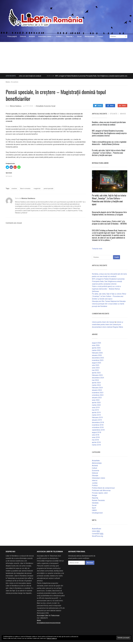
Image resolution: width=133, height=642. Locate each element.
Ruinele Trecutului (98, 500)
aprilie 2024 (96, 383)
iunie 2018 (96, 437)
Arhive (123, 114)
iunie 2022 (96, 400)
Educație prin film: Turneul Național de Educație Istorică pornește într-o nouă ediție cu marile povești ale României (109, 303)
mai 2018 (95, 440)
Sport (94, 508)
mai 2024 (95, 380)
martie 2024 (96, 385)
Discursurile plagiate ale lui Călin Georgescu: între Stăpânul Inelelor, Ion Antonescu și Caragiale (109, 213)
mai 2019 (95, 410)
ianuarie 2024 (97, 390)
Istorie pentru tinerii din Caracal (103, 322)
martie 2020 (96, 405)
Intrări (96, 531)
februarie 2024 (97, 388)
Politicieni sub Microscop (101, 490)
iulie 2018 (95, 435)
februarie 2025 (97, 375)
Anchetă (32, 36)
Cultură (94, 468)
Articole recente (99, 114)
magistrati (37, 188)
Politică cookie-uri (52, 638)
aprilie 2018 (96, 442)
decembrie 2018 (98, 422)
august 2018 (96, 432)
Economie (47, 106)
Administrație (89, 36)
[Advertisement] (66, 57)
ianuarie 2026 (97, 355)
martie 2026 (96, 350)
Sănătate (95, 503)
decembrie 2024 (98, 378)
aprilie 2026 (96, 348)
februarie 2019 (97, 417)
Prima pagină (12, 36)
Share (112, 105)
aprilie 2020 (96, 403)
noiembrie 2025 (97, 360)
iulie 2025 (95, 365)
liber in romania (25, 188)
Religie (94, 495)
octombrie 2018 (97, 427)
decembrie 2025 (98, 358)
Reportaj (69, 36)
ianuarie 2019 (97, 420)
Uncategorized (97, 513)
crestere (14, 188)
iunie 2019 (96, 408)
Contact (100, 36)
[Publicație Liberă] (45, 17)
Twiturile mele (97, 249)
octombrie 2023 (97, 395)
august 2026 (96, 343)
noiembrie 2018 (97, 425)
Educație (95, 475)
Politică (59, 36)
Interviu (94, 480)
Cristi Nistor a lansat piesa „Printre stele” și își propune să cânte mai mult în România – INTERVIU (109, 222)
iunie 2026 (96, 345)
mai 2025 (95, 370)
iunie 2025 (96, 368)
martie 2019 (96, 415)
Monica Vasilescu (15, 106)
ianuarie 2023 (97, 398)
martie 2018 (96, 445)
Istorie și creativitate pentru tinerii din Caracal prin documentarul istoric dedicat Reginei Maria (107, 324)
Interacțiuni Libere (44, 36)
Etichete (113, 114)
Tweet (99, 105)
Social (79, 36)
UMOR (94, 510)
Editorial (23, 36)
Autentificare (96, 529)
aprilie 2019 (96, 412)
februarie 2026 (97, 353)
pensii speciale (48, 188)
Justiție (94, 483)
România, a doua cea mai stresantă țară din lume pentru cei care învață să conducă (109, 123)
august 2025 (96, 363)
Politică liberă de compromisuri (103, 488)
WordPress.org (97, 536)
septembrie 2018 (98, 430)
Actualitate (40, 106)
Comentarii (97, 534)
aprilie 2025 (96, 373)
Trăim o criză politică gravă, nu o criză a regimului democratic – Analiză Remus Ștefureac (109, 142)
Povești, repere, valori (100, 493)
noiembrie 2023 (97, 393)
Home (8, 82)
